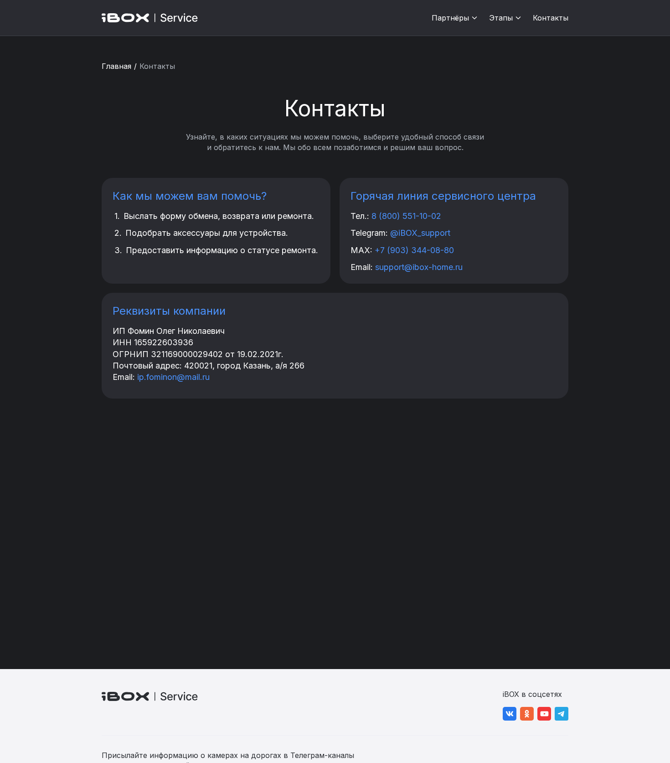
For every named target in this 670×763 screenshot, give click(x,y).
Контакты (550, 17)
